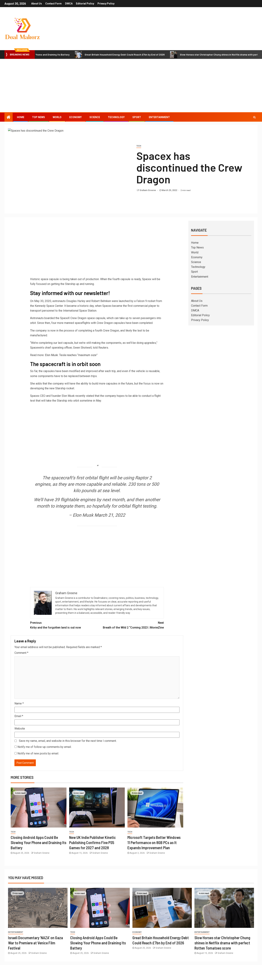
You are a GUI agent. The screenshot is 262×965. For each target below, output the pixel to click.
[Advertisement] (131, 85)
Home (20, 117)
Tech (138, 146)
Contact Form (53, 3)
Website (19, 728)
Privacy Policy (105, 3)
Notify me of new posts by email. (38, 753)
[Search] (254, 117)
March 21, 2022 (109, 515)
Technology (116, 117)
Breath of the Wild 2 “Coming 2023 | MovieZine (133, 625)
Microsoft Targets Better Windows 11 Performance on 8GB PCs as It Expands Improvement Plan (154, 842)
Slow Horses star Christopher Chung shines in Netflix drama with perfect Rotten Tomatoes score (222, 942)
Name (19, 703)
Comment (21, 652)
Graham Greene (148, 190)
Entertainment (159, 117)
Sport (136, 117)
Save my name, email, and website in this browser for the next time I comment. (68, 741)
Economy (75, 117)
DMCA (69, 3)
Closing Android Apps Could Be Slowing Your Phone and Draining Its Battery (38, 842)
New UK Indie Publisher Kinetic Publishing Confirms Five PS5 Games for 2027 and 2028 (92, 842)
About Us (36, 3)
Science (94, 117)
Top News (38, 117)
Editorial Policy (85, 3)
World (57, 117)
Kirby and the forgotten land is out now (55, 625)
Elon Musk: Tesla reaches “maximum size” (71, 355)
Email (18, 716)
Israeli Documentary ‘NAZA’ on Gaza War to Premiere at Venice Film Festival (35, 942)
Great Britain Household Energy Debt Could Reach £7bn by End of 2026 (100, 54)
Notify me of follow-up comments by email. (44, 747)
